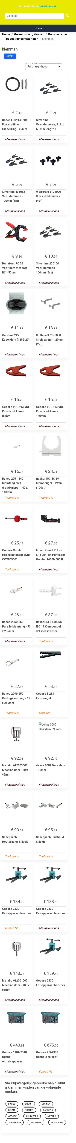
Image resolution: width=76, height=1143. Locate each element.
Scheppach (14, 1122)
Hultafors (32, 1116)
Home (38, 28)
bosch (28, 1104)
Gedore (12, 1116)
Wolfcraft (57, 1122)
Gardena (48, 1110)
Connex (46, 1104)
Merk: (10, 56)
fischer (29, 1110)
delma (11, 1110)
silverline (36, 1122)
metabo (52, 1116)
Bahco (12, 1104)
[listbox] (43, 66)
